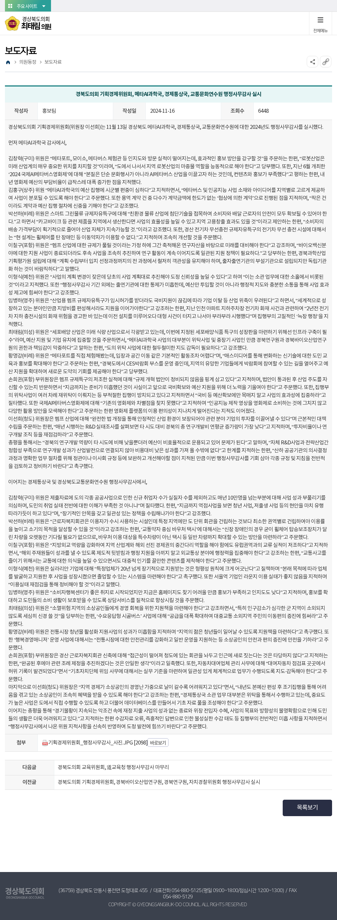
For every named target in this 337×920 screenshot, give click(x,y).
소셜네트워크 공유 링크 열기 (312, 61)
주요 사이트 (27, 6)
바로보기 (158, 742)
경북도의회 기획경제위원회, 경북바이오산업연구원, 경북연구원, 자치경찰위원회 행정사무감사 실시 (159, 782)
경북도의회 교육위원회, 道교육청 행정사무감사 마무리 (113, 767)
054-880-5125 (186, 890)
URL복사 (325, 61)
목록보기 (307, 807)
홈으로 (8, 62)
